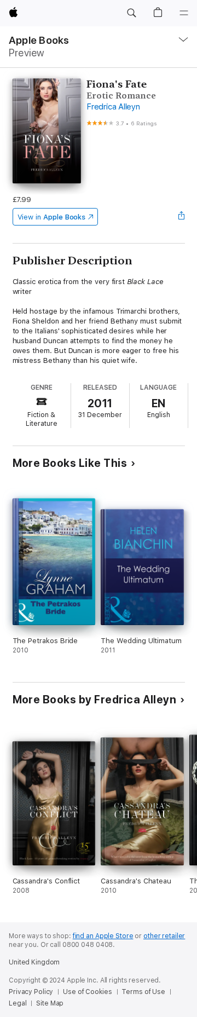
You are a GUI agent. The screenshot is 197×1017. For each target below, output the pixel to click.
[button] (131, 13)
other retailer (164, 936)
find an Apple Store (103, 936)
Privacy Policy (31, 992)
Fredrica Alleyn (113, 107)
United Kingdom (34, 962)
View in (52, 217)
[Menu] (184, 13)
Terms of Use (143, 992)
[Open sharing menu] (181, 216)
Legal (17, 1003)
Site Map (49, 1003)
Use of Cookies (87, 992)
